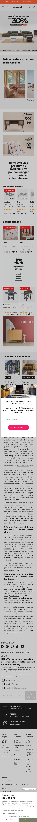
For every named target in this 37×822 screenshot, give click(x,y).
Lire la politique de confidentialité (10, 813)
